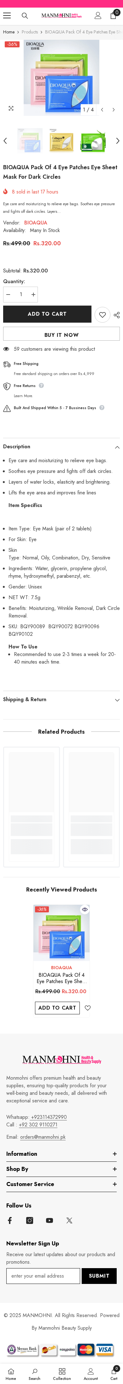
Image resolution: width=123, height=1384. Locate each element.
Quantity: (14, 281)
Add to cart (47, 314)
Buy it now (61, 335)
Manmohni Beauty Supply (65, 1328)
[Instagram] (29, 1220)
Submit (99, 1276)
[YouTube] (49, 1220)
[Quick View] (85, 909)
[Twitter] (69, 1220)
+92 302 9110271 (38, 1124)
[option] (61, 78)
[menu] (7, 15)
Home (9, 32)
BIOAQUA (35, 222)
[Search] (25, 16)
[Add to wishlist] (102, 315)
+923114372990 (48, 1117)
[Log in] (98, 15)
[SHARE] (115, 315)
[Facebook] (9, 1220)
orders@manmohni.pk (43, 1137)
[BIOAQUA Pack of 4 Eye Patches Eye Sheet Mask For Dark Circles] (61, 933)
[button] (102, 109)
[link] (31, 829)
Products (30, 32)
